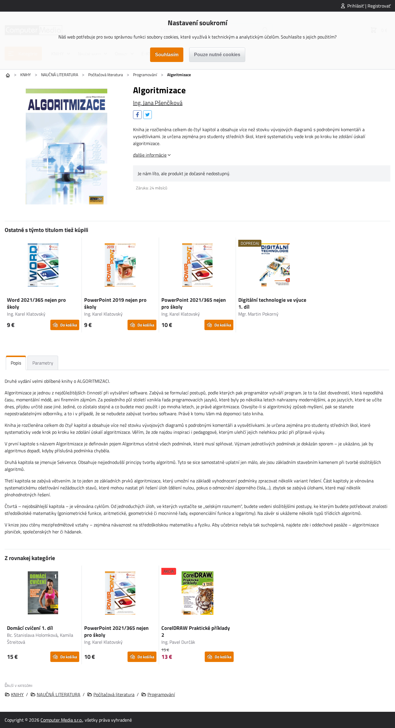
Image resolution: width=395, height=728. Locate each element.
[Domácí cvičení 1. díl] (43, 594)
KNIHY (25, 75)
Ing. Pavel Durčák (178, 642)
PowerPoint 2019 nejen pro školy (115, 303)
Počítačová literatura (105, 75)
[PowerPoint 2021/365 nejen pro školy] (197, 266)
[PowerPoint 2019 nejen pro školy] (120, 266)
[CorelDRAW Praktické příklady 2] (197, 594)
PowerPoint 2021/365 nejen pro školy (193, 303)
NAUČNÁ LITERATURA (59, 75)
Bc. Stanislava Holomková (32, 635)
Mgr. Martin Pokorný (258, 313)
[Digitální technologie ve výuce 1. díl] (274, 266)
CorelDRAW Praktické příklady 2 (195, 631)
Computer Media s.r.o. (61, 719)
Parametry (42, 362)
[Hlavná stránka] (7, 75)
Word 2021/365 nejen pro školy (36, 303)
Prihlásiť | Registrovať (369, 5)
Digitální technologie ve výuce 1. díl (272, 303)
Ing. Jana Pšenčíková (157, 102)
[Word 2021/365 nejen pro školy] (43, 266)
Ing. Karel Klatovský (26, 313)
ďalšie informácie (150, 154)
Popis (16, 362)
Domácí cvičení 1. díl (30, 628)
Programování (145, 75)
